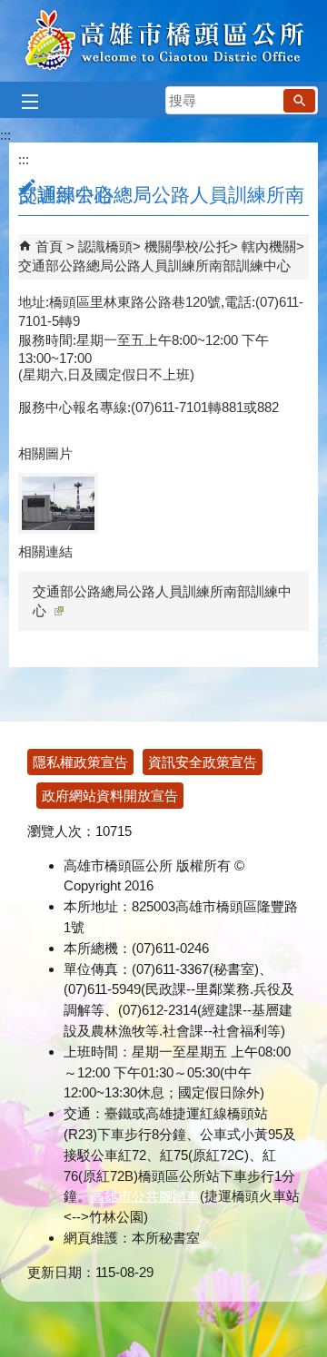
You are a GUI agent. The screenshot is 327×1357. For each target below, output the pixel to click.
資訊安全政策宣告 (202, 762)
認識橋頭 (105, 246)
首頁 (49, 246)
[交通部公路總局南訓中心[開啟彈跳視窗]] (58, 503)
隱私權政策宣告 (80, 762)
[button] (299, 101)
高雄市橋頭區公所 (164, 41)
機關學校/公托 (187, 246)
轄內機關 (269, 246)
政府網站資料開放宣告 (110, 795)
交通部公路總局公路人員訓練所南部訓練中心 (154, 265)
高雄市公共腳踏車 (145, 1196)
